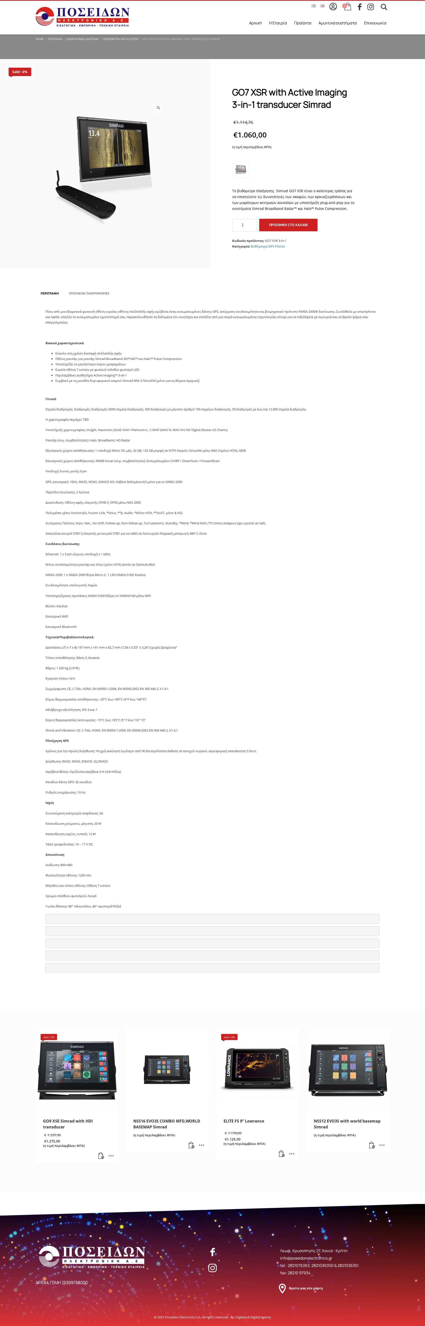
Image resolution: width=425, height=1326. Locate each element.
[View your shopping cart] (347, 7)
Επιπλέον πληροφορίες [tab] (89, 293)
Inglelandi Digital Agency (253, 1317)
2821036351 (348, 1265)
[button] (158, 108)
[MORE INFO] (111, 1156)
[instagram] (372, 7)
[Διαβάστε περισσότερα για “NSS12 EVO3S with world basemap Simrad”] (372, 1145)
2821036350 (322, 1265)
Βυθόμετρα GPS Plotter (268, 246)
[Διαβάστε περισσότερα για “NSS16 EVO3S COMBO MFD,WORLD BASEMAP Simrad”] (192, 1145)
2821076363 (299, 1265)
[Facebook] (212, 1252)
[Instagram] (212, 1268)
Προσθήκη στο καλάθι (288, 225)
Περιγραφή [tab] (50, 293)
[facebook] (362, 7)
